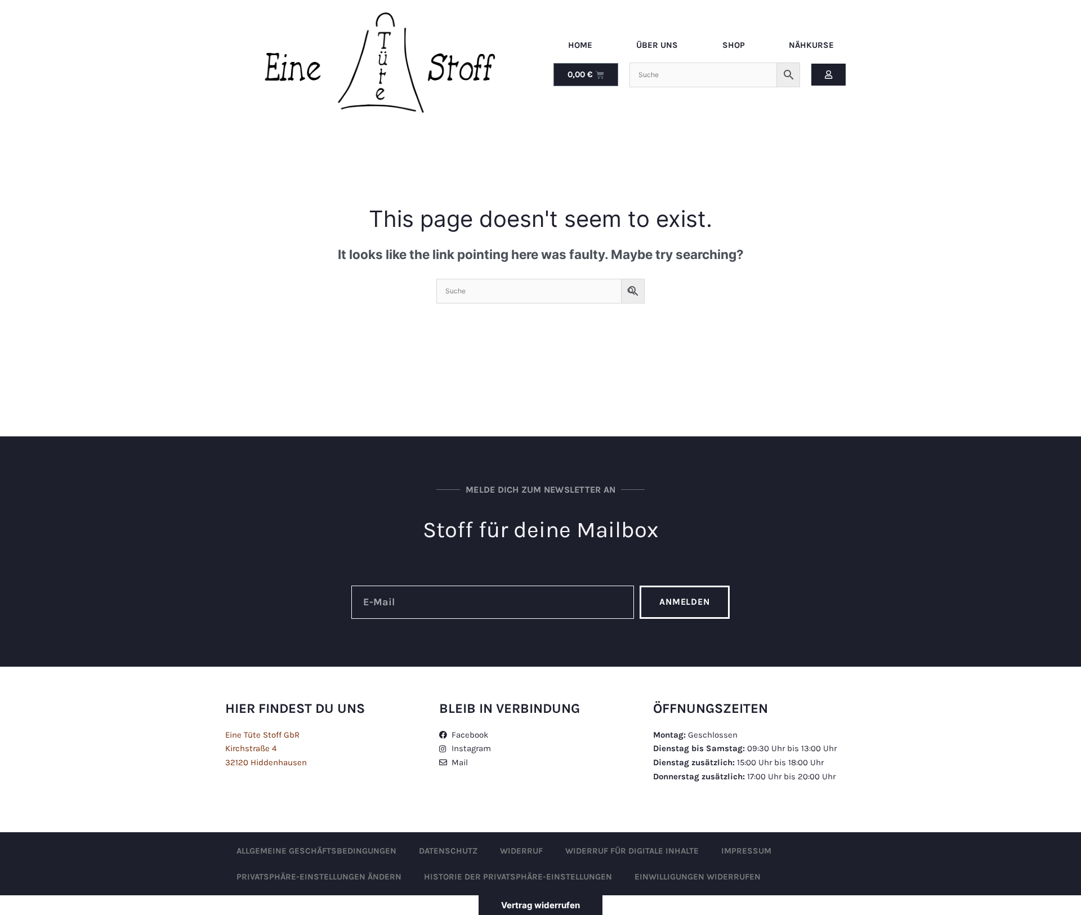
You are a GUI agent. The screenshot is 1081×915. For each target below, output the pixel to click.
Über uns (657, 45)
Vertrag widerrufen (540, 905)
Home (580, 45)
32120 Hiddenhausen (266, 762)
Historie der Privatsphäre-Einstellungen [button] (518, 877)
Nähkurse (811, 45)
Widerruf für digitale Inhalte (632, 851)
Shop (733, 45)
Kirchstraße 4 (250, 748)
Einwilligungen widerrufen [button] (698, 877)
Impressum (746, 851)
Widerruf (521, 851)
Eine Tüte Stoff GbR (262, 735)
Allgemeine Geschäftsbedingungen (316, 851)
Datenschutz (448, 851)
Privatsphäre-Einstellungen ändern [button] (318, 877)
